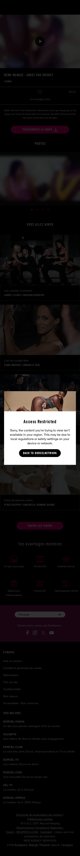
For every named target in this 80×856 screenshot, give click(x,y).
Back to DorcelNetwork (40, 453)
